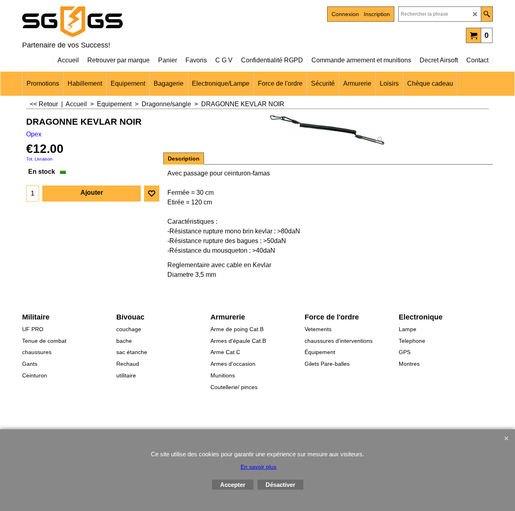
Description (184, 158)
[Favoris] (151, 193)
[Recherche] (486, 14)
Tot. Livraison (39, 159)
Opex (33, 134)
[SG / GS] (92, 21)
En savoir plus (258, 467)
